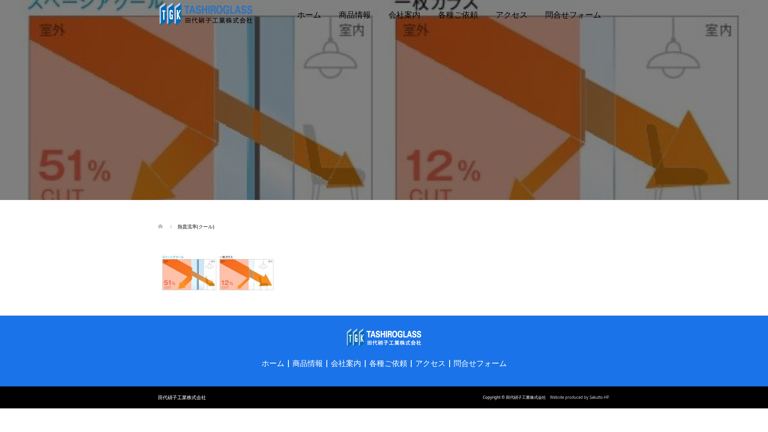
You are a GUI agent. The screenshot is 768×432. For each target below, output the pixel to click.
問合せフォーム (573, 14)
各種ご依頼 (458, 14)
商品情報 (355, 14)
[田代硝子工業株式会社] (206, 14)
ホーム (309, 14)
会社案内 (404, 14)
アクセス (512, 14)
